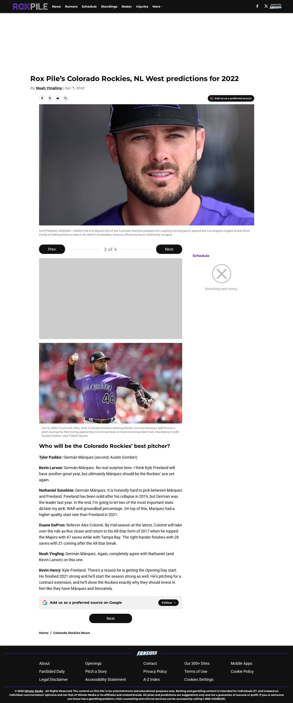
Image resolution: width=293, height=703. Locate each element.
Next (169, 249)
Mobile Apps (241, 663)
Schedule (89, 6)
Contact (150, 663)
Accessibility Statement (105, 679)
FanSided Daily (52, 671)
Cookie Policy (242, 671)
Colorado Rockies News (71, 633)
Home (44, 633)
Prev (52, 249)
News (56, 6)
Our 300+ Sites (197, 663)
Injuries (142, 6)
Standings (109, 6)
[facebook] (257, 6)
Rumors (71, 6)
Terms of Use (195, 671)
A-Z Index (151, 679)
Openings (93, 663)
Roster (127, 6)
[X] (266, 6)
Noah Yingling (49, 88)
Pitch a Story (96, 671)
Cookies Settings (198, 679)
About (44, 663)
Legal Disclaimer (53, 679)
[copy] (65, 98)
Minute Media (34, 691)
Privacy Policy (155, 671)
